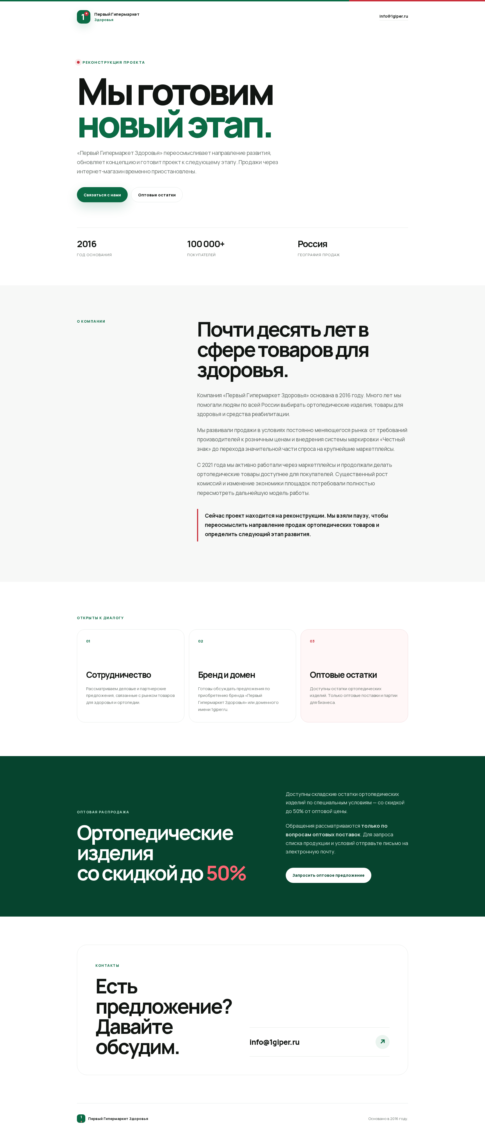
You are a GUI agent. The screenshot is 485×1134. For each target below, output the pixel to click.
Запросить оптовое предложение (328, 875)
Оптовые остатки (157, 195)
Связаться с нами (102, 195)
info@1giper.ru (393, 16)
